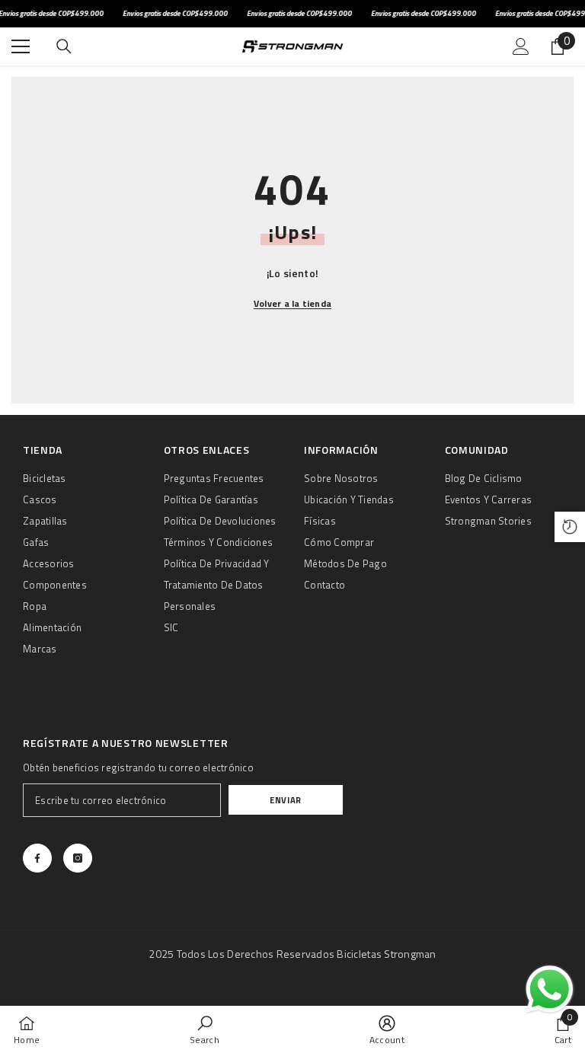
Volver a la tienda (292, 303)
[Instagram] (77, 858)
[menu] (20, 46)
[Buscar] (64, 46)
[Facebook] (37, 858)
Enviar (285, 799)
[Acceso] (521, 46)
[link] (204, 1029)
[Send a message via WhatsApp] (549, 989)
